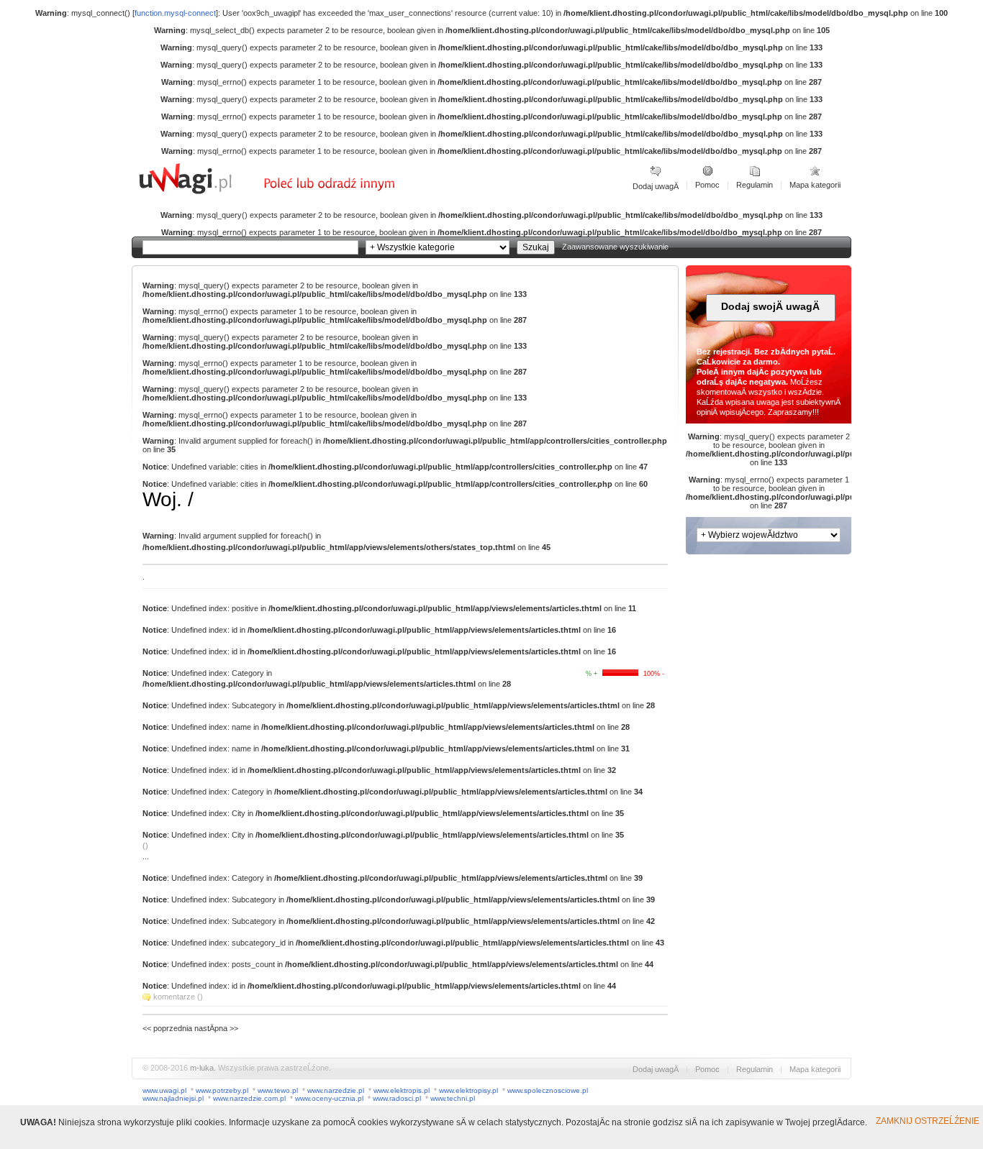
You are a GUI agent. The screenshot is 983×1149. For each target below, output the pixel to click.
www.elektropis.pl (401, 1090)
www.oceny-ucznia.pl (329, 1098)
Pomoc (707, 184)
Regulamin (754, 184)
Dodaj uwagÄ (656, 186)
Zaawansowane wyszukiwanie (615, 246)
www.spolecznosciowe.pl (547, 1090)
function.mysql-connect (175, 13)
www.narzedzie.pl (335, 1090)
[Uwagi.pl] (200, 192)
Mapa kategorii (815, 184)
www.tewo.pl (278, 1090)
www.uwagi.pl (164, 1090)
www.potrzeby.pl (222, 1090)
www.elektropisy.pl (468, 1090)
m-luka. (203, 1067)
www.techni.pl (452, 1098)
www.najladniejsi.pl (173, 1098)
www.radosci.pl (397, 1098)
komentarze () (178, 996)
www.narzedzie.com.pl (249, 1098)
